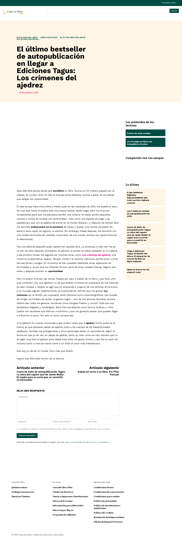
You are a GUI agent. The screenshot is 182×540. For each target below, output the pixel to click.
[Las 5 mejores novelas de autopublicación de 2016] (158, 214)
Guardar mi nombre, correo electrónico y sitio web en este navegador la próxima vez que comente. (65, 429)
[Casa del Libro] (13, 13)
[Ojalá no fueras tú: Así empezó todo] (158, 273)
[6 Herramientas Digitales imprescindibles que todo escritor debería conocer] (158, 196)
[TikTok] (11, 3)
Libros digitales (49, 37)
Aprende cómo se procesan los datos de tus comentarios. (83, 442)
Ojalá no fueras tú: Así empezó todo (138, 270)
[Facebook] (130, 166)
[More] (162, 166)
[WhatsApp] (154, 166)
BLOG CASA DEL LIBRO (27, 37)
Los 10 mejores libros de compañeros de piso (139, 142)
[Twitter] (17, 3)
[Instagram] (5, 3)
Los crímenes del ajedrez (96, 255)
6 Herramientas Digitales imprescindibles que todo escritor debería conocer (138, 197)
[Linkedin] (149, 482)
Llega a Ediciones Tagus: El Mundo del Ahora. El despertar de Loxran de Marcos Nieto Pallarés (138, 256)
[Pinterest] (146, 166)
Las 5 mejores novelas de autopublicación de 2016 (138, 213)
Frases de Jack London (138, 133)
